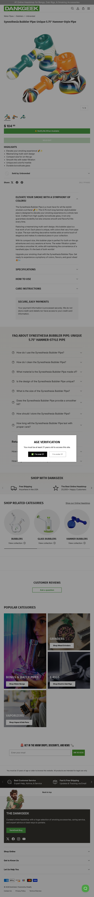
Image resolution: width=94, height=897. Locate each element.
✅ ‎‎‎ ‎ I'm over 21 (37, 454)
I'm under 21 (57, 454)
